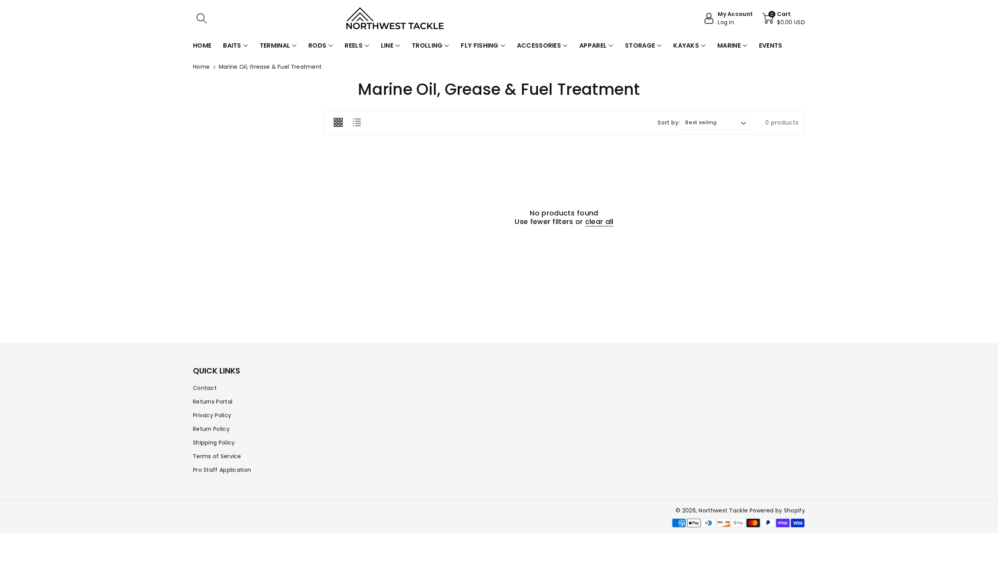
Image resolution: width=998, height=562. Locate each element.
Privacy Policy (212, 415)
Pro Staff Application (222, 470)
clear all (599, 221)
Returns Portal (212, 401)
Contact (205, 388)
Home (201, 67)
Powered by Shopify (777, 510)
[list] (356, 122)
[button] (201, 18)
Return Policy (211, 429)
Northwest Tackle (723, 510)
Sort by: (669, 122)
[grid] (338, 122)
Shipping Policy (214, 442)
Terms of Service (217, 456)
